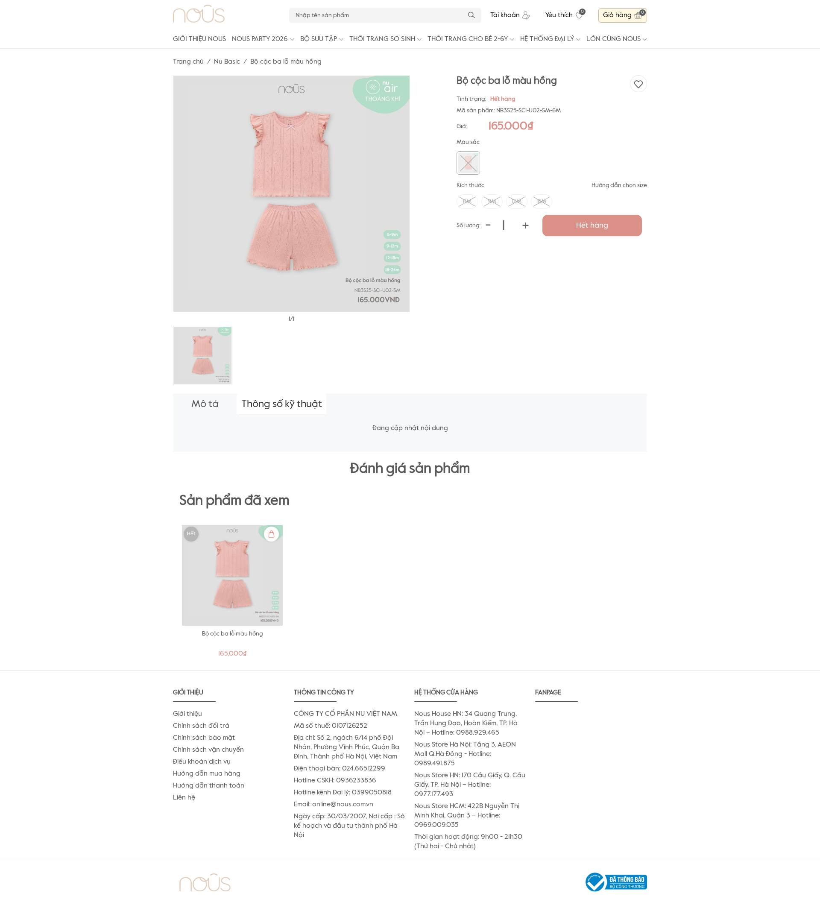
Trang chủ (188, 62)
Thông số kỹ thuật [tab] (281, 404)
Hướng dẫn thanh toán (208, 785)
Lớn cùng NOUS (613, 39)
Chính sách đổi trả (201, 726)
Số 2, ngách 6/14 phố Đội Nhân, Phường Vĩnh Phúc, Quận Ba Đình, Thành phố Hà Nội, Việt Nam (346, 747)
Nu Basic (227, 62)
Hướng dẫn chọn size (619, 185)
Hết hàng (592, 225)
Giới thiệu (187, 714)
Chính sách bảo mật (204, 738)
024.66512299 (363, 768)
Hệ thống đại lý (547, 39)
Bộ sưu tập (318, 39)
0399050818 (372, 792)
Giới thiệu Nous (199, 39)
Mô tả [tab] (205, 404)
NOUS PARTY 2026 (260, 39)
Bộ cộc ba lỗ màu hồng (232, 634)
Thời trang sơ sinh (382, 39)
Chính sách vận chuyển (208, 750)
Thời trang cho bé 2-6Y (468, 39)
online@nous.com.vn (342, 804)
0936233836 (356, 780)
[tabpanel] (232, 593)
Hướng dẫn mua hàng (206, 773)
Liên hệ (184, 797)
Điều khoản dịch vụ (202, 762)
